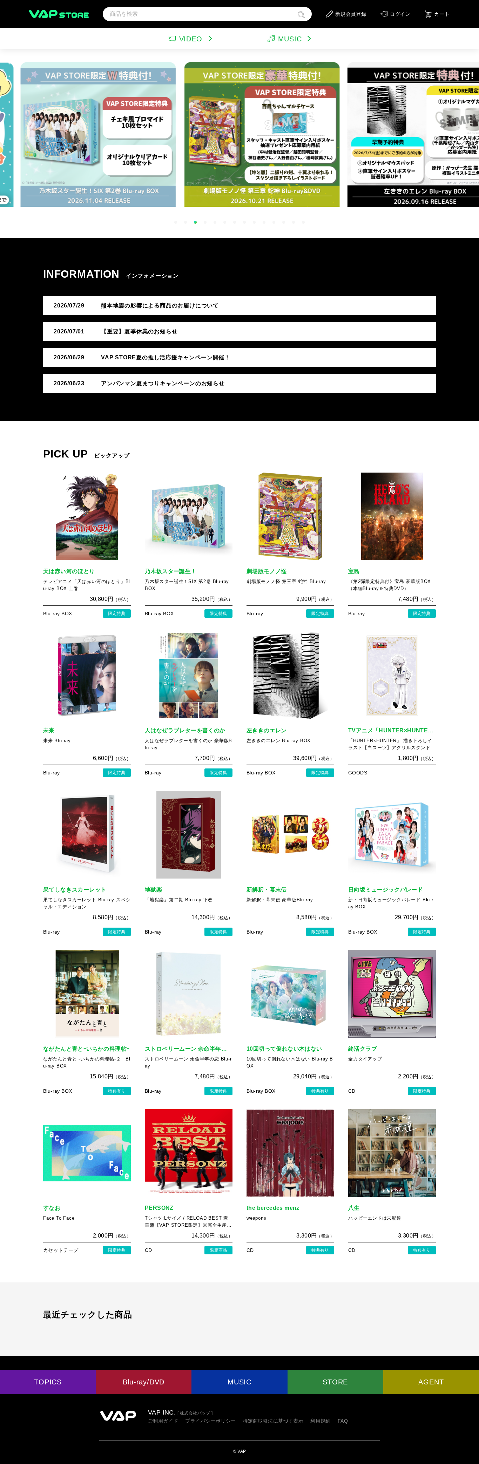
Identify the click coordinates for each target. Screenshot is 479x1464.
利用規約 (320, 1421)
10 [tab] (264, 222)
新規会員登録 (350, 14)
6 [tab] (224, 222)
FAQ (343, 1421)
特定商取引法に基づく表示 (273, 1421)
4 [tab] (205, 222)
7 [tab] (234, 222)
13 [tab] (293, 222)
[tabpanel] (239, 133)
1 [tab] (175, 222)
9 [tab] (254, 222)
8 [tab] (244, 222)
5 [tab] (215, 222)
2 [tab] (185, 222)
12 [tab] (283, 222)
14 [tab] (303, 222)
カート (442, 14)
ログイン (400, 14)
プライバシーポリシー (210, 1421)
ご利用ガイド (163, 1421)
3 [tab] (195, 222)
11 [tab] (273, 222)
